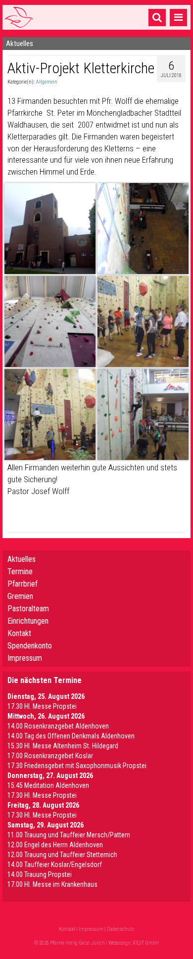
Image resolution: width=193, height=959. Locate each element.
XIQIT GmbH (146, 943)
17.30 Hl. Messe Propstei (42, 706)
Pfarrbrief (22, 584)
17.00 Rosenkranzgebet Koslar (50, 756)
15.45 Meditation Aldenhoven (48, 785)
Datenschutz (120, 929)
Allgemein (46, 82)
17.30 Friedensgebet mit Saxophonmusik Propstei (76, 766)
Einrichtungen (27, 621)
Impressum (24, 658)
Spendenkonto (29, 645)
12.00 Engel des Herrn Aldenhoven (55, 845)
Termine (20, 571)
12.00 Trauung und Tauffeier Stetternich (62, 855)
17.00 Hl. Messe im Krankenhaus (52, 884)
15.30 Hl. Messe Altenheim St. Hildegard (62, 746)
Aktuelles (21, 559)
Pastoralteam (28, 608)
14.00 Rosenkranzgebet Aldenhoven (58, 726)
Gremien (20, 596)
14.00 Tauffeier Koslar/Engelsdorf (54, 864)
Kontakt (19, 633)
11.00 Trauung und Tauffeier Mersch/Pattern (68, 835)
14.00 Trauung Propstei (39, 874)
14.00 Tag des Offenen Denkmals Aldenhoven (71, 736)
